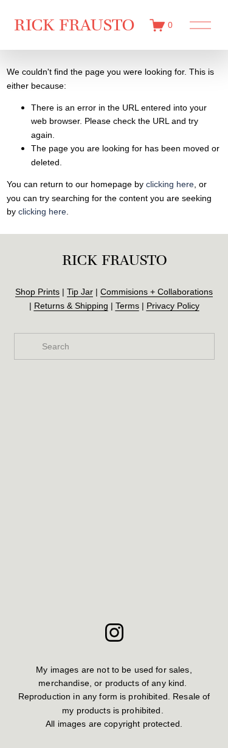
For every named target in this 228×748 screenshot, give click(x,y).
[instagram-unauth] (114, 632)
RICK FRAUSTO (74, 25)
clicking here (170, 184)
